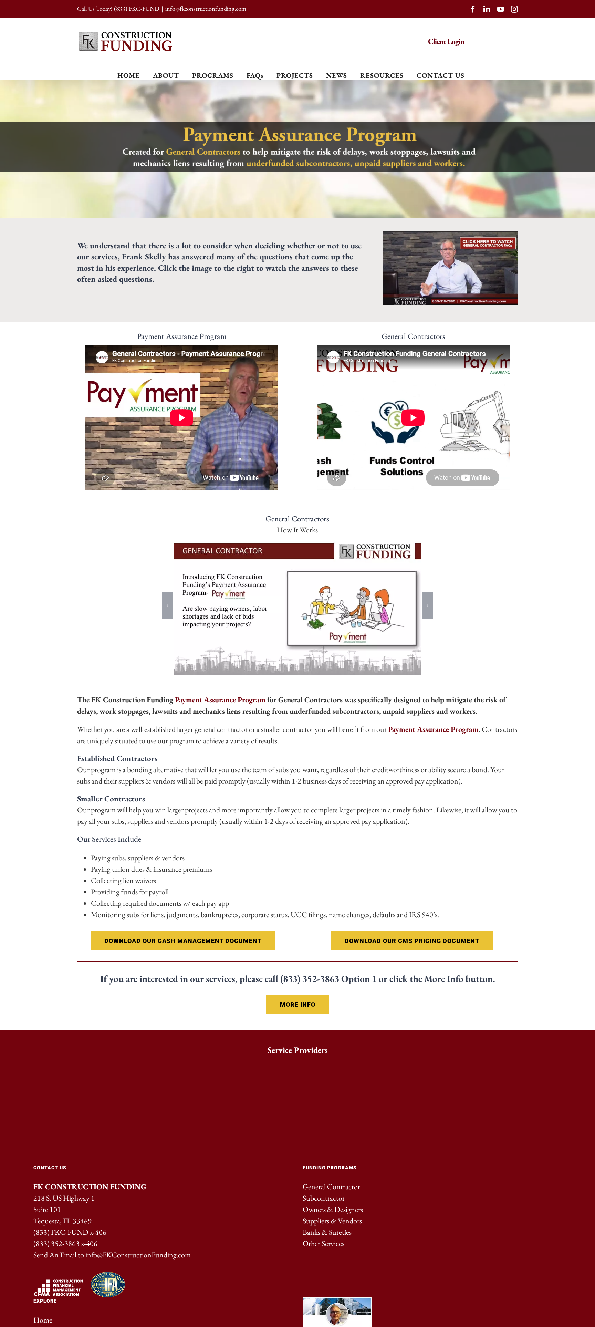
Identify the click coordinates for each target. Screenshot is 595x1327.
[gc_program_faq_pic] (450, 235)
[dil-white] (297, 1069)
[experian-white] (206, 1069)
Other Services (323, 1243)
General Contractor (331, 1187)
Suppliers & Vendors (332, 1221)
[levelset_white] (480, 1069)
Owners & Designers (333, 1209)
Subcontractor (324, 1198)
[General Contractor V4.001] (297, 605)
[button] (167, 605)
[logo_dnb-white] (389, 1069)
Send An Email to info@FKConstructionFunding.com (112, 1255)
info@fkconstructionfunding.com (205, 8)
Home (42, 1320)
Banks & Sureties (327, 1232)
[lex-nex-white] (114, 1069)
